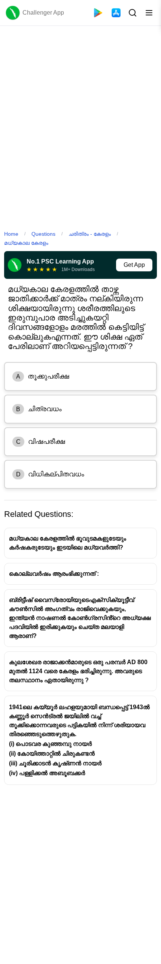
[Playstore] (98, 12)
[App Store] (116, 12)
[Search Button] (132, 12)
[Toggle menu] (149, 12)
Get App (134, 265)
